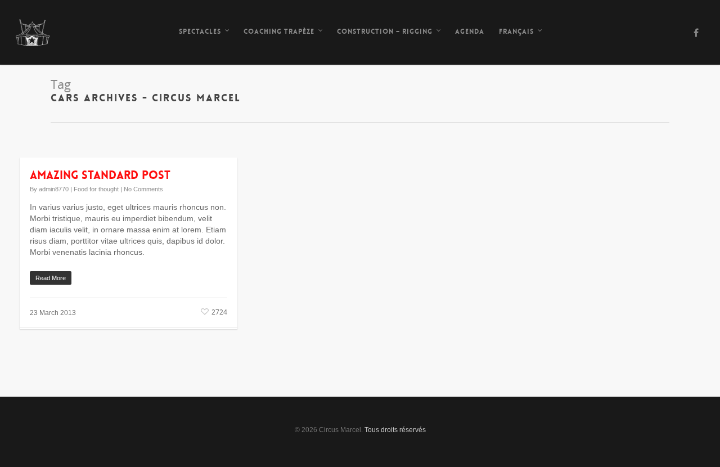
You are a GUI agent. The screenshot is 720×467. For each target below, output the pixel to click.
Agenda (469, 31)
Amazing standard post (100, 175)
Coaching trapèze (279, 31)
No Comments (143, 189)
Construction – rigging (385, 31)
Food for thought (96, 189)
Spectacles (200, 31)
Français (516, 31)
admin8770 (54, 189)
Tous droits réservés (395, 430)
